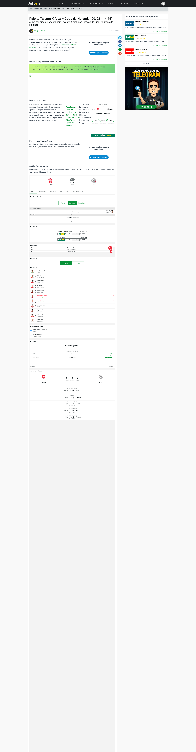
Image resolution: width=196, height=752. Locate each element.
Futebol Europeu (47, 8)
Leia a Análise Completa (160, 31)
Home (31, 8)
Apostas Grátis (96, 4)
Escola (62, 4)
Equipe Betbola (39, 31)
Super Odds (138, 4)
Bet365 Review (140, 35)
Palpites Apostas (38, 8)
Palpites (111, 4)
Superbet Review (141, 49)
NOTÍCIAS (124, 4)
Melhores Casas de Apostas (142, 16)
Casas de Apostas (77, 4)
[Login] (163, 4)
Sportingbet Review (142, 22)
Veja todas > (146, 63)
